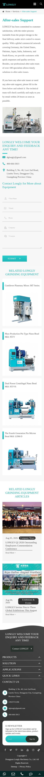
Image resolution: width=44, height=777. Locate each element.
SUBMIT (12, 258)
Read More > (11, 553)
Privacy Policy (25, 767)
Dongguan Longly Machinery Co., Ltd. (20, 759)
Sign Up (32, 739)
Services (16, 11)
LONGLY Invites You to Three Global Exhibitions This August (21, 609)
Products (9, 657)
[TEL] (22, 774)
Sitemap (14, 767)
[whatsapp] (4, 774)
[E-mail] (13, 774)
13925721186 (14, 702)
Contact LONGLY (20, 648)
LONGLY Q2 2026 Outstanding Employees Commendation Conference (21, 545)
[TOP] (39, 774)
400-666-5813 (10, 163)
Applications (11, 669)
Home (8, 11)
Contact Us (10, 681)
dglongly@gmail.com (14, 157)
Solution (9, 663)
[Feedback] (30, 774)
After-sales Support (29, 11)
